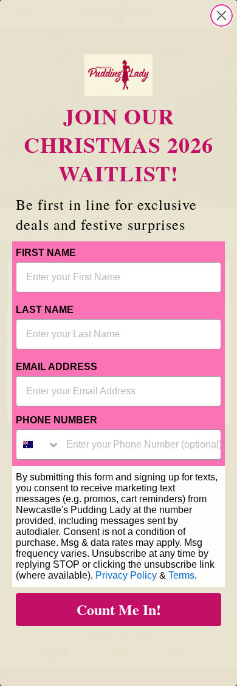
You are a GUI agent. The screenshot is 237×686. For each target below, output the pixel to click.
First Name (46, 252)
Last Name (45, 309)
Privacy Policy (126, 575)
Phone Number (56, 420)
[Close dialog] (221, 15)
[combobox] (38, 444)
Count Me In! (119, 609)
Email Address (56, 366)
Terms (181, 575)
